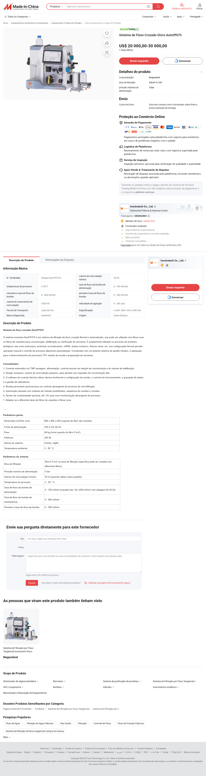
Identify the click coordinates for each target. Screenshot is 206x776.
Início (5, 23)
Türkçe (165, 752)
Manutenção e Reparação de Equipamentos (25, 692)
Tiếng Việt (176, 752)
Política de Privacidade (95, 748)
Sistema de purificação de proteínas (121, 681)
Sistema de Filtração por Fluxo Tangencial (173, 681)
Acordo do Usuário (73, 748)
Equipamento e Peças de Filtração (66, 23)
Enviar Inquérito (139, 60)
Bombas (57, 687)
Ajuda (166, 16)
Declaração (57, 748)
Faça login (126, 245)
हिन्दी (146, 752)
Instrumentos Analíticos (165, 687)
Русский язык (74, 752)
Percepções (161, 748)
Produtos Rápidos (145, 748)
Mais (6, 737)
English (27, 752)
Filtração (82, 723)
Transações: (135, 215)
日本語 (138, 752)
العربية (119, 752)
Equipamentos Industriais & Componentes (29, 23)
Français (60, 752)
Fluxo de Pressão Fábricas (131, 723)
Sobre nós (44, 748)
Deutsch (96, 752)
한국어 (128, 752)
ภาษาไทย (155, 752)
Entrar (200, 8)
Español (37, 752)
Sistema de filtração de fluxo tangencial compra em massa (35, 731)
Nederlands (109, 752)
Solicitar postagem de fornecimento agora (107, 582)
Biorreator (58, 681)
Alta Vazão (65, 723)
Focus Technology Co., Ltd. (97, 758)
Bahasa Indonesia (192, 752)
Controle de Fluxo (102, 723)
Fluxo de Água (13, 723)
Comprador (148, 16)
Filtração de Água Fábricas (40, 723)
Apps (179, 16)
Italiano (86, 752)
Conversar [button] (185, 60)
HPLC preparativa (12, 687)
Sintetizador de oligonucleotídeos (19, 681)
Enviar (31, 583)
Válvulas (107, 687)
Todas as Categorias (18, 16)
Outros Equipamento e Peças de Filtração (103, 23)
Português (48, 752)
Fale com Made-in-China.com (121, 748)
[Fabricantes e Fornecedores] (20, 6)
